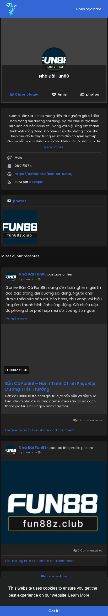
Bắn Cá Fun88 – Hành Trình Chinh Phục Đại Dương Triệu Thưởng (50, 386)
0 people (36, 182)
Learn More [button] (78, 595)
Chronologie (26, 94)
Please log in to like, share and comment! (40, 430)
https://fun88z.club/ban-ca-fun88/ (44, 174)
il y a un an (27, 279)
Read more (54, 147)
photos (92, 94)
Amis (62, 94)
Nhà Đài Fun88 (54, 76)
